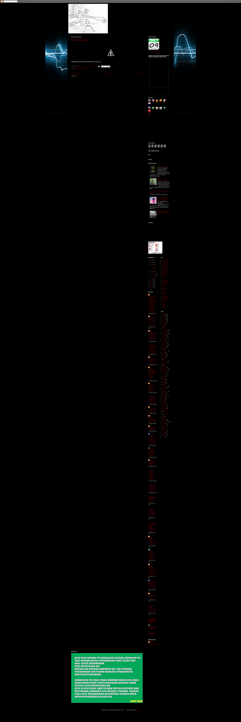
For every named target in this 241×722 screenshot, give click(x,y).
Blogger (138, 710)
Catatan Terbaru (76, 73)
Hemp (163, 376)
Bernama (164, 291)
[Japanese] (157, 109)
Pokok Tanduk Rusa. (162, 166)
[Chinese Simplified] (150, 112)
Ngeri (163, 397)
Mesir (163, 352)
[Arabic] (165, 109)
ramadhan (164, 361)
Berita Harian (165, 284)
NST (163, 278)
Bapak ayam (151, 429)
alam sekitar (165, 421)
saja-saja (164, 434)
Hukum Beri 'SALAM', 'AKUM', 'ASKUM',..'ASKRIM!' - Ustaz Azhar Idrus (153, 572)
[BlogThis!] (104, 66)
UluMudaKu (85, 9)
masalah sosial (166, 358)
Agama (164, 336)
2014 (151, 262)
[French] (154, 101)
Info (163, 348)
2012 (151, 281)
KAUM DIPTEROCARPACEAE (163, 179)
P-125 (163, 399)
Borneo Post (165, 273)
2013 (151, 278)
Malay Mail (165, 269)
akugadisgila (151, 598)
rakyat (163, 432)
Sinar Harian (165, 280)
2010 (151, 285)
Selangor (85, 68)
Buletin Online (165, 265)
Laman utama (107, 73)
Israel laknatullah (165, 390)
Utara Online (165, 267)
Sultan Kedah (165, 410)
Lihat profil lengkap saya (154, 644)
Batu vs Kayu (152, 409)
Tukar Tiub (151, 359)
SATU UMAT (152, 397)
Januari (153, 276)
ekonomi (164, 425)
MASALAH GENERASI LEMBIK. (151, 390)
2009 (151, 287)
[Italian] (165, 101)
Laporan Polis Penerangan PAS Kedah (152, 530)
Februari (153, 273)
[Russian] (150, 109)
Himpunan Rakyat (164, 382)
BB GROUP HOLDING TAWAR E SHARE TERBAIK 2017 (152, 476)
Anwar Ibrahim (153, 346)
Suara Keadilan (164, 304)
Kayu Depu (165, 350)
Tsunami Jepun (166, 413)
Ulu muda (164, 332)
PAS (163, 401)
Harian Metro (165, 282)
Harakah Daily (165, 307)
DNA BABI (164, 345)
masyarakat (165, 334)
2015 (151, 260)
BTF (151, 114)
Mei (152, 271)
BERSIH (164, 366)
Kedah (163, 319)
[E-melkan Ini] (102, 66)
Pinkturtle (151, 435)
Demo (163, 316)
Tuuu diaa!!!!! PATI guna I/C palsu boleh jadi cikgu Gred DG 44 (163, 199)
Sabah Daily (165, 264)
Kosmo (164, 286)
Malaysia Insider (164, 301)
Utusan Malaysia (164, 289)
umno (163, 323)
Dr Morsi (164, 347)
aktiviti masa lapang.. (165, 419)
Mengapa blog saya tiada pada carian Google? (152, 543)
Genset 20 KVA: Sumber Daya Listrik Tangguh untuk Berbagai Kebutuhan (152, 337)
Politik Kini (164, 262)
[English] (150, 101)
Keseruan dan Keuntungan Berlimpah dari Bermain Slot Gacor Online (152, 350)
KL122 (163, 393)
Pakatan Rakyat (78, 68)
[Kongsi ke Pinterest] (109, 66)
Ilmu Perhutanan (165, 385)
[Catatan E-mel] (99, 66)
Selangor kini (165, 296)
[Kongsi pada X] (106, 66)
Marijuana (164, 395)
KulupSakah (152, 428)
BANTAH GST (165, 363)
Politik (163, 314)
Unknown (152, 642)
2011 (151, 283)
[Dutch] (150, 104)
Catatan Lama (138, 73)
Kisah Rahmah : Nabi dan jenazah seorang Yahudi (153, 421)
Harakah (164, 374)
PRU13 (164, 318)
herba (163, 356)
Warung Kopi (152, 485)
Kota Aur (164, 321)
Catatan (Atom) (80, 76)
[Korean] (161, 109)
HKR (163, 372)
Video (163, 339)
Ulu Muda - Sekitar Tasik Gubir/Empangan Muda (163, 212)
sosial (163, 436)
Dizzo (124, 710)
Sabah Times (165, 271)
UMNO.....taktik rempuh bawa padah (152, 610)
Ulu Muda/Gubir (165, 329)
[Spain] (161, 101)
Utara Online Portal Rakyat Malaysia (152, 621)
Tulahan (151, 418)
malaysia (164, 430)
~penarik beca (152, 333)
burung (164, 423)
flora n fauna (165, 427)
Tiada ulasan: (93, 66)
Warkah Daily (165, 260)
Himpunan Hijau (164, 379)
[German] (157, 101)
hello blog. (151, 465)
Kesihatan (164, 338)
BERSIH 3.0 (165, 368)
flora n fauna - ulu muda (165, 342)
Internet (164, 388)
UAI (163, 416)
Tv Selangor (165, 298)
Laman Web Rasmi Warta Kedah (152, 525)
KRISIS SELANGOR (80, 40)
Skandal (164, 354)
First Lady (164, 370)
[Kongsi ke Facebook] (107, 66)
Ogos (152, 264)
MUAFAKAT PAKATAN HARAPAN (151, 455)
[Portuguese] (154, 109)
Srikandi (164, 408)
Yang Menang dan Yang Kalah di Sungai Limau (152, 587)
